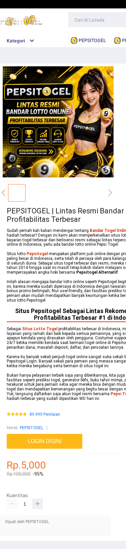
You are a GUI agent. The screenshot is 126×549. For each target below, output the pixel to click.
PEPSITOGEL (31, 427)
